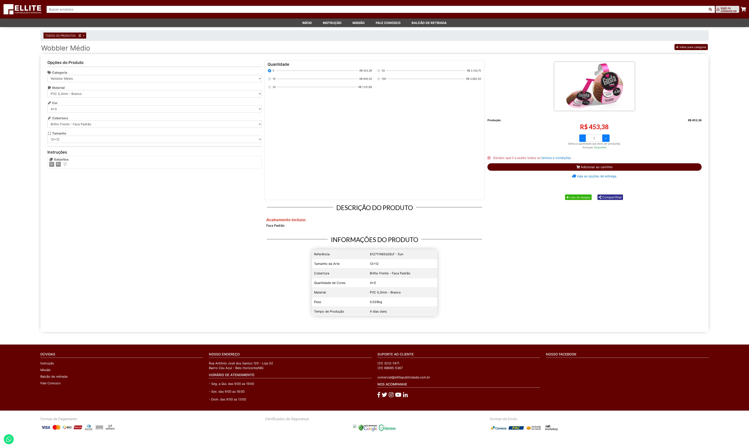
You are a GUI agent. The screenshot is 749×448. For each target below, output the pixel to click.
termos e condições (556, 158)
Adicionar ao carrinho (596, 167)
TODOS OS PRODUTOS (60, 35)
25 (274, 87)
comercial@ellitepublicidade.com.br (403, 377)
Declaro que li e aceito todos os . (532, 158)
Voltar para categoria (692, 47)
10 (274, 78)
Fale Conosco (50, 383)
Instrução (332, 23)
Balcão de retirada (53, 376)
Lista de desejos (579, 197)
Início (307, 23)
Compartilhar (611, 197)
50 (383, 70)
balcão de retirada (429, 23)
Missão (358, 23)
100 (384, 78)
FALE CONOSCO (388, 23)
